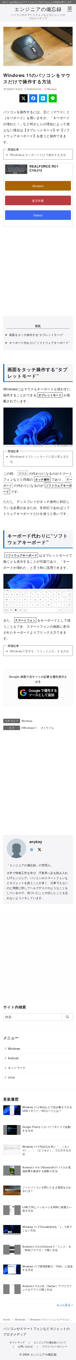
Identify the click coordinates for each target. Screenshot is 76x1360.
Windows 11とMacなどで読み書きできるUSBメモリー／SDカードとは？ (47, 1109)
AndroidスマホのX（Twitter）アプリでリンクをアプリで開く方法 (47, 1288)
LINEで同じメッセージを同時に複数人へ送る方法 (47, 1209)
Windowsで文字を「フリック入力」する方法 (39, 651)
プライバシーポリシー (54, 1346)
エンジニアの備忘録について (50, 1342)
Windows (52, 89)
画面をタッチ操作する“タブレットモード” (36, 334)
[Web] (31, 849)
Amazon (38, 186)
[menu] (69, 9)
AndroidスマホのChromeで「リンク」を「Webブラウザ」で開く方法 (46, 1248)
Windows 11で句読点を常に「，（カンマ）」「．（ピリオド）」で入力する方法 (46, 1150)
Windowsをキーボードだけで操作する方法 (38, 154)
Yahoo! (38, 215)
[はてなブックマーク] (43, 98)
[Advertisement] (38, 271)
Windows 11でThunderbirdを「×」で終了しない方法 (47, 1228)
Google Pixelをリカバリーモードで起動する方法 (46, 1128)
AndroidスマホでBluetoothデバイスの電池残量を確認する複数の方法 (46, 1169)
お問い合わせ (25, 1346)
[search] (67, 1017)
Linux (11, 1077)
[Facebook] (33, 98)
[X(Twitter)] (23, 98)
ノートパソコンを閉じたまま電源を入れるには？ (46, 1189)
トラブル (48, 728)
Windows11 (30, 728)
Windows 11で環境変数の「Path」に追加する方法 (47, 1268)
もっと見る (63, 1304)
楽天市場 (38, 200)
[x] (39, 849)
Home (7, 1319)
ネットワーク (16, 1067)
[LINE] (53, 98)
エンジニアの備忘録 (38, 8)
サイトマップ (17, 1342)
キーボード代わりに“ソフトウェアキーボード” (39, 342)
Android (13, 1058)
